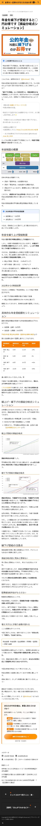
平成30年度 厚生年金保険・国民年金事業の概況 (18, 334)
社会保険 (4, 15)
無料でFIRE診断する (21, 736)
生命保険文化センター (13, 427)
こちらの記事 (6, 387)
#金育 (36, 129)
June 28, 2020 (8, 136)
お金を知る (10, 759)
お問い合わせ (10, 819)
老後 (11, 15)
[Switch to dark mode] (34, 2)
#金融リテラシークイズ (17, 105)
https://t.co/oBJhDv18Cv (25, 129)
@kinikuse (25, 79)
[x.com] (2, 822)
